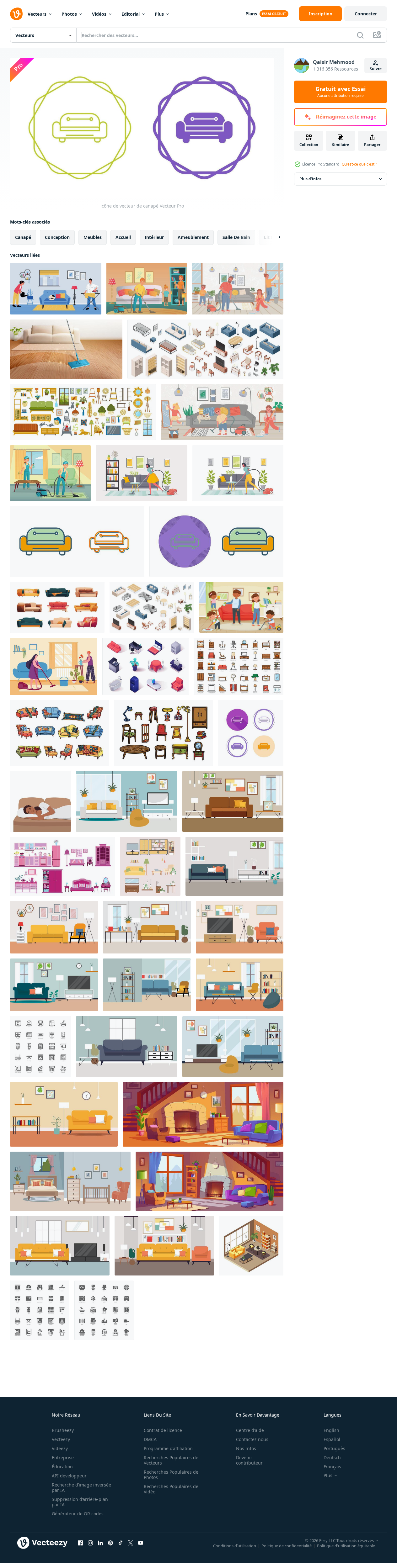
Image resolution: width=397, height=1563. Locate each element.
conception (57, 237)
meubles (92, 237)
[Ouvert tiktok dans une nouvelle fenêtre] (120, 1542)
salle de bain (236, 237)
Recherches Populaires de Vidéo (171, 1489)
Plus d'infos (310, 179)
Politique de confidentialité (286, 1546)
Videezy (60, 1448)
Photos (69, 14)
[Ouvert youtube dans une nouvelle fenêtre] (140, 1542)
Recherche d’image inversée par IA (81, 1487)
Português (334, 1448)
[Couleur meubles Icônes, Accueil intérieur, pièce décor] (238, 666)
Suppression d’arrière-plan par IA (80, 1502)
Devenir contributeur (249, 1460)
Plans (251, 14)
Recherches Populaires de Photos (171, 1474)
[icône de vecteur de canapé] (77, 541)
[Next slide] (274, 237)
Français (332, 1467)
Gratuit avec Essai (340, 91)
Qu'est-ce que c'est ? (359, 164)
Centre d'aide (250, 1430)
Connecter (366, 14)
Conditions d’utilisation (234, 1546)
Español (332, 1439)
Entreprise (63, 1457)
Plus (159, 14)
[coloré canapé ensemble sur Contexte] (59, 733)
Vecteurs (37, 14)
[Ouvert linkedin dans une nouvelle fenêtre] (100, 1542)
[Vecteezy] (16, 14)
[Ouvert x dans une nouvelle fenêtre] (130, 1542)
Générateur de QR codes (78, 1514)
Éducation (62, 1467)
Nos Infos (246, 1448)
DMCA (150, 1439)
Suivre (376, 68)
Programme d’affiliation (168, 1448)
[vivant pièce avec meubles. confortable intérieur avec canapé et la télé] (126, 801)
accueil (123, 237)
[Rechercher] (360, 35)
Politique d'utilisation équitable (346, 1546)
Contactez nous (252, 1439)
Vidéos (99, 14)
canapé (23, 237)
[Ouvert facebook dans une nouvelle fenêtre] (80, 1542)
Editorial (130, 14)
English (331, 1430)
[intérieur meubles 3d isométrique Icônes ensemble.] (145, 666)
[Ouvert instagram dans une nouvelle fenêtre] (90, 1542)
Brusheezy (63, 1430)
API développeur (69, 1476)
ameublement (193, 237)
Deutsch (332, 1457)
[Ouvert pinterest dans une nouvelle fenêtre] (110, 1542)
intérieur (154, 237)
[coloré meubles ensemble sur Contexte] (163, 733)
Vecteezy (61, 1439)
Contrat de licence (163, 1430)
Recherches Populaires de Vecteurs (171, 1460)
